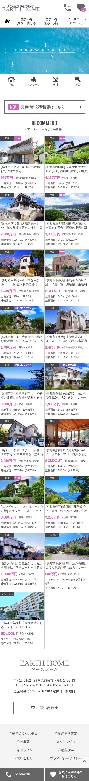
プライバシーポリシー (66, 758)
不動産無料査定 (66, 733)
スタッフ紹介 (66, 742)
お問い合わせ (46, 708)
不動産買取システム (23, 733)
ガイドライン (23, 750)
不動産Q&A (66, 750)
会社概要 (23, 742)
